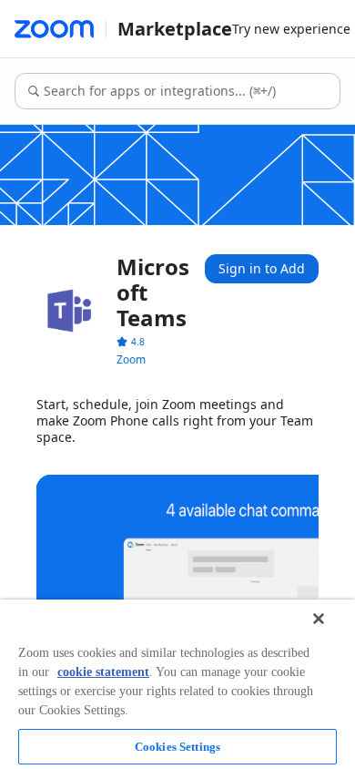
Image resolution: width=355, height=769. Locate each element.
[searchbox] (191, 91)
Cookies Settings (177, 747)
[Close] (318, 618)
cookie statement (103, 672)
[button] (131, 341)
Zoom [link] (131, 359)
